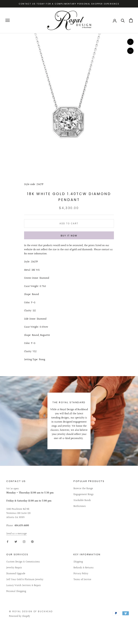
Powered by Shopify (19, 616)
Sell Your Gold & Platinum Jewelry (24, 580)
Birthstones (79, 506)
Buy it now (69, 235)
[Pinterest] (32, 541)
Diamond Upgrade (15, 574)
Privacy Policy (80, 574)
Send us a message (16, 534)
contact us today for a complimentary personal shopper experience (69, 3)
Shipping (78, 562)
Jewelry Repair (14, 568)
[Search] (123, 20)
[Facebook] (7, 541)
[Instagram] (24, 541)
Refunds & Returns (83, 568)
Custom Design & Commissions (23, 562)
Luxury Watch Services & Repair (23, 585)
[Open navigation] (7, 20)
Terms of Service (82, 580)
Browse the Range (83, 489)
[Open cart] (131, 20)
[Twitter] (16, 541)
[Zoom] (130, 42)
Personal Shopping (16, 591)
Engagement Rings (83, 495)
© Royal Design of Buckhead (31, 611)
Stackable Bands (82, 500)
